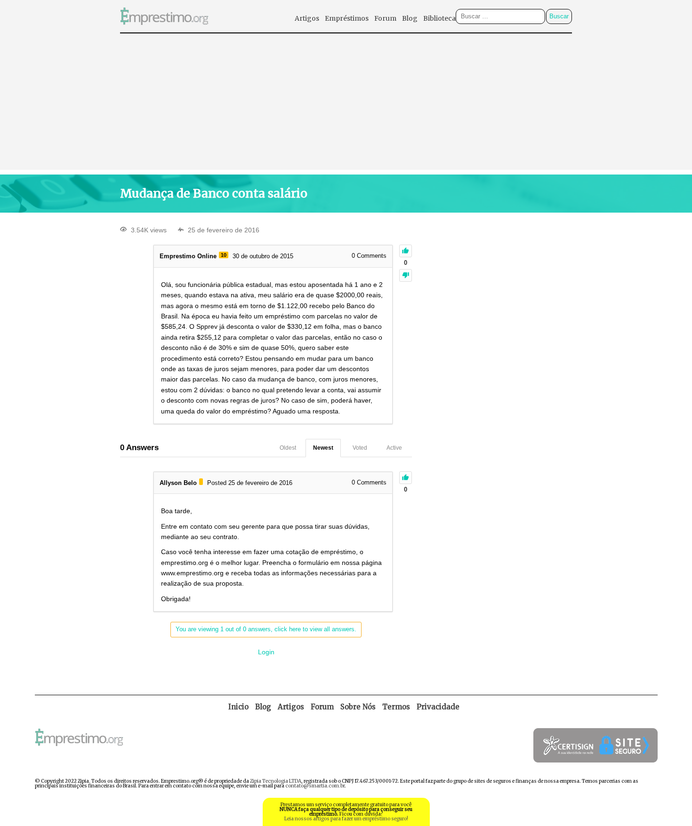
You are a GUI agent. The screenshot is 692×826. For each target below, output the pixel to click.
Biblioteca (439, 18)
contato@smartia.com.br (315, 786)
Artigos (307, 18)
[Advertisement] (346, 104)
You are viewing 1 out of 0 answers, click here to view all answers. (266, 629)
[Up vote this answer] (405, 477)
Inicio (238, 706)
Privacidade (438, 706)
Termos (396, 706)
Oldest (288, 448)
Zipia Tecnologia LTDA (275, 781)
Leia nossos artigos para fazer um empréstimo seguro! (346, 819)
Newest (323, 448)
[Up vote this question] (405, 251)
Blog (410, 18)
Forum (385, 18)
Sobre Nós (358, 706)
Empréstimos (347, 18)
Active (394, 448)
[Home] (164, 30)
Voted (360, 448)
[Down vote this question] (405, 275)
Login (266, 652)
